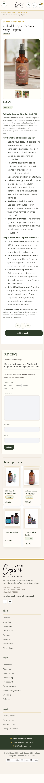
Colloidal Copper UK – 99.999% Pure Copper (31, 492)
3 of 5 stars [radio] (19, 385)
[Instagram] (10, 601)
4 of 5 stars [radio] (27, 385)
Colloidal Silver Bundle (30, 533)
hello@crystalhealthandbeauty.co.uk (18, 596)
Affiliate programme (12, 691)
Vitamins (7, 622)
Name (7, 424)
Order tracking (9, 686)
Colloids (6, 618)
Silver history (8, 673)
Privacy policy (9, 716)
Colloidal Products (17, 13)
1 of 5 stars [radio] (5, 385)
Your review (9, 393)
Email (7, 435)
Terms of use (8, 720)
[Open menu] (4, 4)
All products (8, 648)
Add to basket (23, 333)
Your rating (9, 382)
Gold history (8, 678)
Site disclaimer (9, 724)
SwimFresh (8, 644)
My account (8, 682)
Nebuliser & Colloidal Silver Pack (10, 492)
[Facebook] (5, 601)
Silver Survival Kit (11, 532)
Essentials (7, 639)
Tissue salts (8, 631)
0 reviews (6, 34)
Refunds (6, 699)
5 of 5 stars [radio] (8, 388)
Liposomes (7, 626)
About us (7, 669)
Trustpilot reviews (10, 729)
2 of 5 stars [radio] (11, 385)
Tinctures (7, 635)
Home (3, 13)
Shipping (7, 695)
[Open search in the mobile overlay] (28, 5)
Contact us (7, 665)
